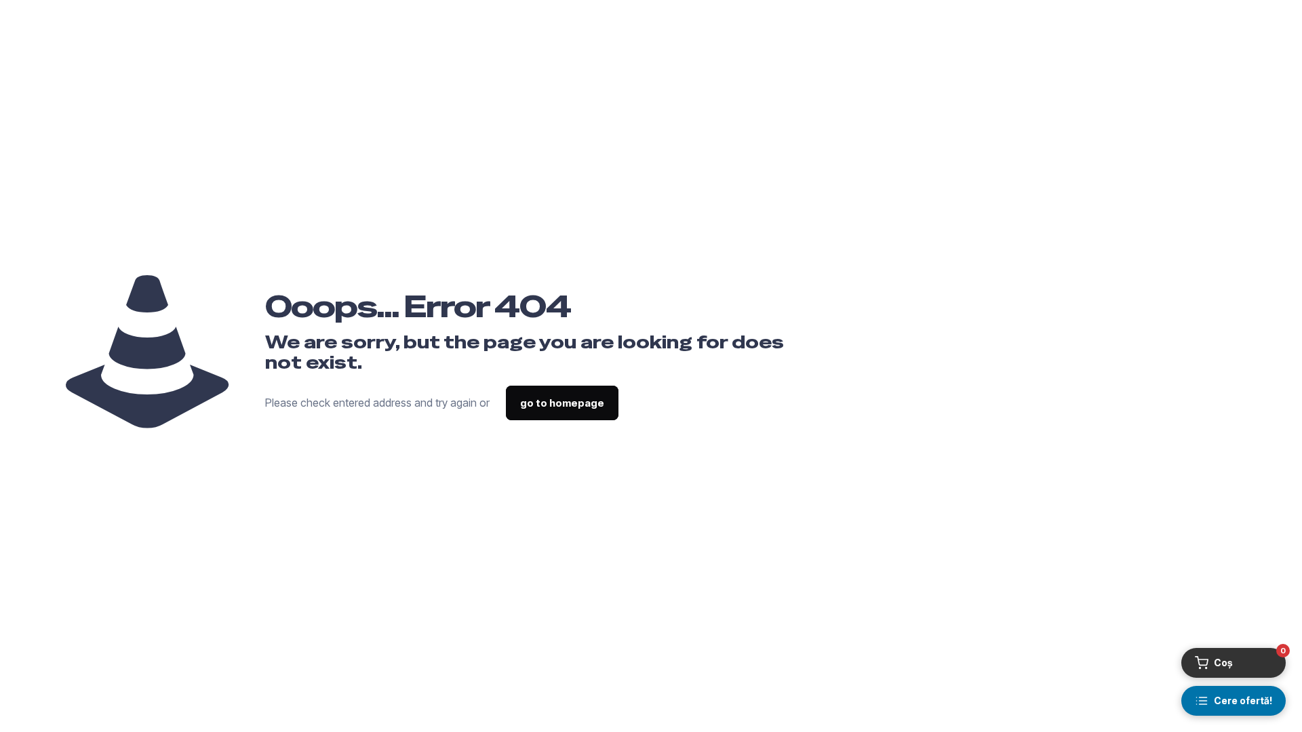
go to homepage (562, 402)
